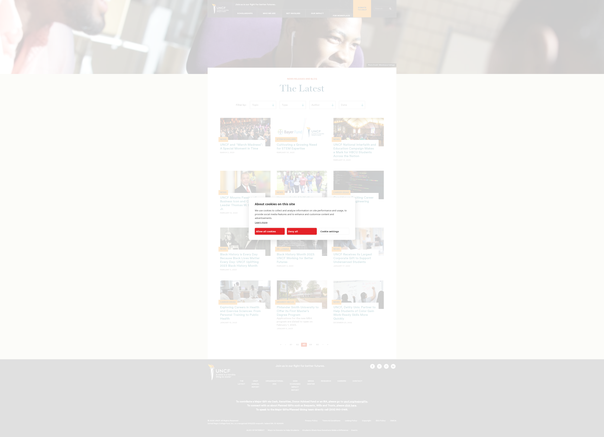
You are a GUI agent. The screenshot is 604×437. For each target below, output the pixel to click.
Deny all (293, 231)
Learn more (261, 222)
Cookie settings (329, 231)
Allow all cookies (266, 231)
